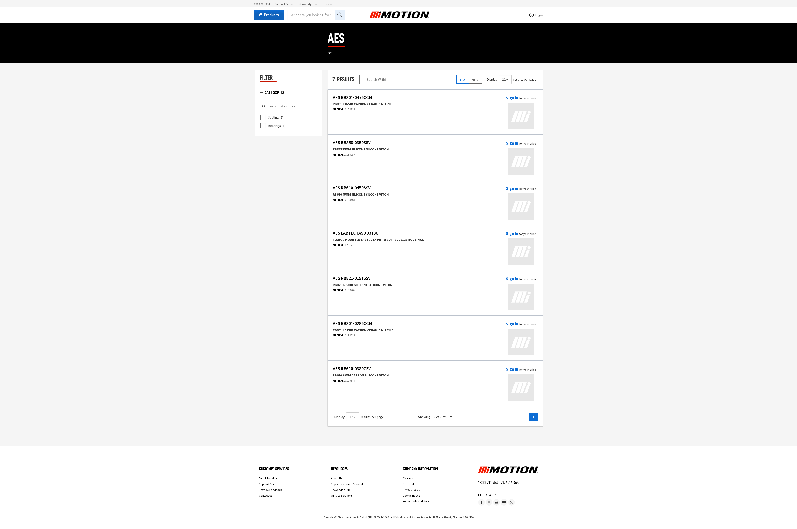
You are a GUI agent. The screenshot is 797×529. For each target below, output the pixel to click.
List (462, 79)
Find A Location (268, 478)
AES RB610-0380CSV (352, 368)
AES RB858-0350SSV (352, 142)
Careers (408, 478)
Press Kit (408, 484)
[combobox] (316, 15)
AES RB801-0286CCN (352, 323)
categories (274, 92)
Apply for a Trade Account (347, 484)
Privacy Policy (411, 490)
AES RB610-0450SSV (352, 188)
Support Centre (284, 4)
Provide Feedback (270, 490)
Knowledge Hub (309, 4)
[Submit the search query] (264, 106)
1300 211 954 (262, 4)
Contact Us (266, 495)
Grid (475, 79)
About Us (336, 478)
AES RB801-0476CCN (352, 97)
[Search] (339, 15)
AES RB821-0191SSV (352, 278)
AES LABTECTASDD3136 (355, 233)
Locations (330, 4)
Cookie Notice (411, 495)
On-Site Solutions (342, 495)
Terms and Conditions (416, 501)
